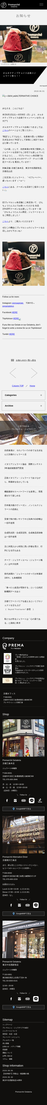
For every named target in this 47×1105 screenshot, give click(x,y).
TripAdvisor (23, 800)
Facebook (7, 800)
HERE (15, 312)
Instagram (15, 800)
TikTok (40, 800)
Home (32, 386)
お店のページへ (9, 884)
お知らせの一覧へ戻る (26, 360)
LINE (31, 800)
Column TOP (18, 386)
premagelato (18, 303)
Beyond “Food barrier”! (17, 609)
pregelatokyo (8, 306)
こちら (5, 130)
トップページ (5, 64)
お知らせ (23, 15)
